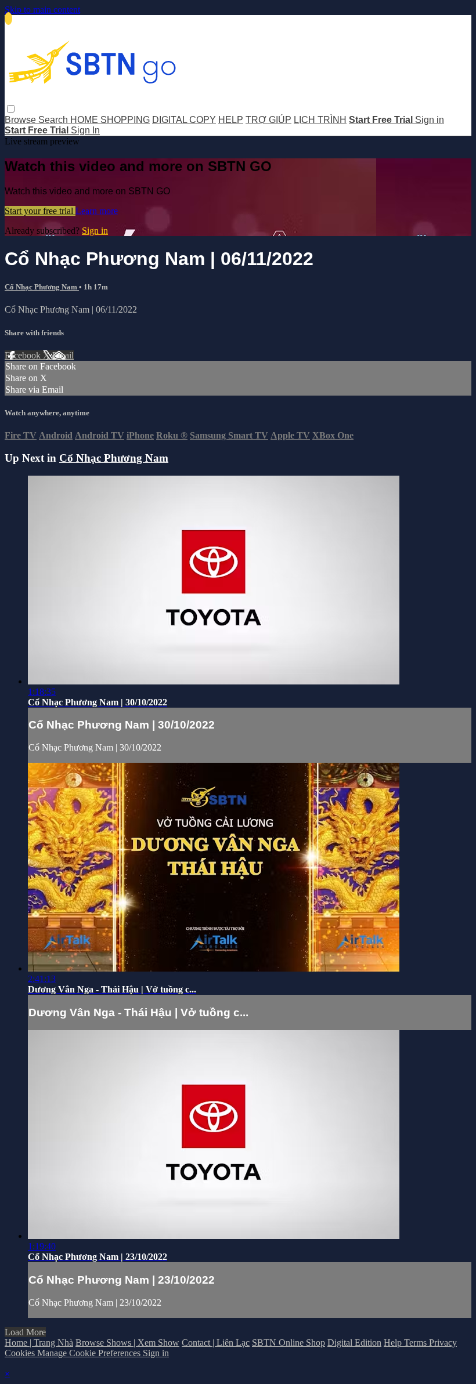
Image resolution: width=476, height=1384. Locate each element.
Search (54, 120)
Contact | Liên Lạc (216, 1342)
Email (63, 355)
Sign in (429, 120)
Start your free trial (40, 211)
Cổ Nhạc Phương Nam (42, 286)
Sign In (85, 130)
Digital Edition (354, 1342)
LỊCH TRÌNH (320, 120)
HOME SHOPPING (110, 120)
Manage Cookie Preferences (90, 1353)
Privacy (443, 1342)
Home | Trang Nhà (39, 1342)
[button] (11, 109)
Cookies (21, 1353)
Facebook (24, 355)
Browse (21, 120)
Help (394, 1342)
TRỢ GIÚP (268, 120)
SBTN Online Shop (288, 1342)
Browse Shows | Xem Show (127, 1342)
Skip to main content (42, 10)
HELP (230, 120)
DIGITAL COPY (184, 120)
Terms (416, 1342)
